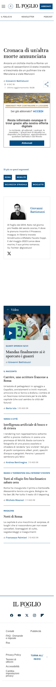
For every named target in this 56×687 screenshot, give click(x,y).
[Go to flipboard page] (42, 615)
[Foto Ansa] (27, 327)
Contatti (10, 631)
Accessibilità (12, 666)
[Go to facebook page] (11, 615)
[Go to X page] (26, 615)
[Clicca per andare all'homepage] (27, 605)
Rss (8, 643)
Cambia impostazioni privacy (12, 673)
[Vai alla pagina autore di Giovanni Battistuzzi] (17, 210)
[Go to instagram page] (34, 615)
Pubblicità (35, 631)
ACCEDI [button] (38, 111)
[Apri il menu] (3, 6)
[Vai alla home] (27, 7)
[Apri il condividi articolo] (46, 84)
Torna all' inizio (37, 657)
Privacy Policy (13, 655)
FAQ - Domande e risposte (14, 637)
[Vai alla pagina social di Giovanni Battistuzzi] (9, 253)
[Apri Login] (10, 6)
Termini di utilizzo (11, 660)
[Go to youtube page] (19, 615)
